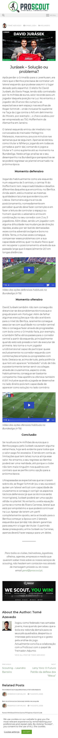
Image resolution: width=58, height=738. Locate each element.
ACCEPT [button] (26, 732)
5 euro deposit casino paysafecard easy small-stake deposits (21, 689)
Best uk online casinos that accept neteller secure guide (20, 701)
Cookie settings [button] (11, 732)
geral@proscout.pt (32, 570)
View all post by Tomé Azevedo (30, 655)
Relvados (45, 25)
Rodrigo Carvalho (17, 694)
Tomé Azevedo (14, 25)
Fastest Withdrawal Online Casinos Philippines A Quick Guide (22, 712)
